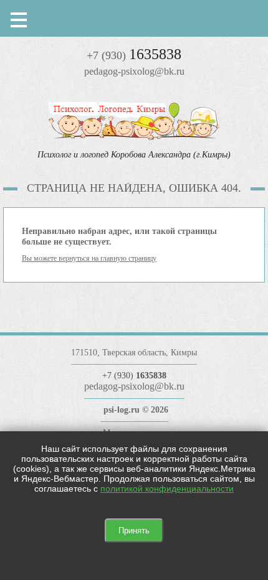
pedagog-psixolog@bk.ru (134, 71)
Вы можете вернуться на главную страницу (89, 258)
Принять (134, 530)
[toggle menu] (18, 18)
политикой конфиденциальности (167, 488)
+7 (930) (134, 55)
